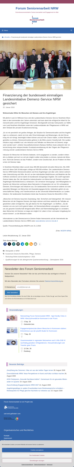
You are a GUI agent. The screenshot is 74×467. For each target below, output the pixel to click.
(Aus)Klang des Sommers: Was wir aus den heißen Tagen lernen (30, 370)
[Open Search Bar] (71, 30)
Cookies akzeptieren (37, 450)
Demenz (38, 254)
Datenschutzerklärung (27, 464)
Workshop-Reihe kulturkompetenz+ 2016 (20, 257)
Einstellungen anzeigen (37, 460)
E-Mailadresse (10, 287)
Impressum (49, 464)
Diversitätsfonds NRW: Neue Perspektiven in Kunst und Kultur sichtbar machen (35, 373)
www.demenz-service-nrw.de (46, 221)
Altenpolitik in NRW (12, 251)
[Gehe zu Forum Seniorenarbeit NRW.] (2, 37)
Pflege (31, 254)
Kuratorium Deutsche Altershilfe (16, 254)
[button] (5, 244)
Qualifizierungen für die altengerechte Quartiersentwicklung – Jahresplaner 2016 (34, 260)
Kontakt (6, 436)
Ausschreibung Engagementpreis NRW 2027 (23, 385)
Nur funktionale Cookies (37, 455)
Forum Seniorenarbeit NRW (37, 8)
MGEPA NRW (66, 231)
